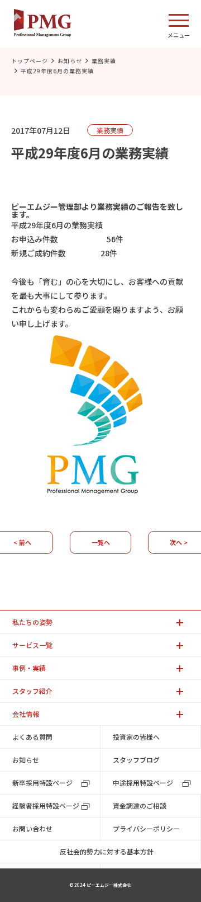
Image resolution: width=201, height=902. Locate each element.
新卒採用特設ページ (42, 782)
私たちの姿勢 (32, 622)
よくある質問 (32, 736)
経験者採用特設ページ (45, 805)
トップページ (29, 61)
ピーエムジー (34, 206)
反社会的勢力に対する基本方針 (107, 851)
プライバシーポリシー (146, 828)
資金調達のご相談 (139, 805)
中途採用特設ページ (143, 782)
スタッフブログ (136, 759)
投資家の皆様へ (136, 736)
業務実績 (104, 61)
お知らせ (70, 61)
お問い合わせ (32, 828)
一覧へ (101, 542)
